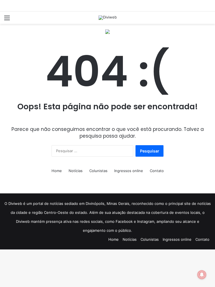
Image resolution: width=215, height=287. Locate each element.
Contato (157, 170)
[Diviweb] (108, 17)
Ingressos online (128, 170)
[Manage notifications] (201, 274)
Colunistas (98, 170)
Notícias (76, 170)
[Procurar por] (208, 19)
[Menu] (7, 19)
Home (57, 170)
